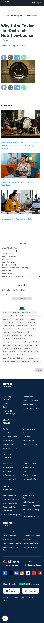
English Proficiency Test (31, 516)
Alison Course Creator (29, 312)
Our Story (6, 429)
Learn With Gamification (31, 536)
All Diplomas (7, 471)
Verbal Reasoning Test (31, 502)
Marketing (18, 345)
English (5, 403)
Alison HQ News (8, 251)
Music (37, 345)
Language (26, 393)
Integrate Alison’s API (30, 532)
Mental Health (28, 345)
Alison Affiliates (7, 248)
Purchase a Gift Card (30, 479)
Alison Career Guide (10, 503)
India (27, 332)
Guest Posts (6, 262)
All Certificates (8, 467)
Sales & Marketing (29, 404)
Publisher (5, 271)
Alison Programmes (30, 444)
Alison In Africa (28, 440)
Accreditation (7, 463)
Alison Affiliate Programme (11, 312)
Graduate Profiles (29, 467)
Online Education (15, 348)
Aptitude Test (7, 511)
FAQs (30, 561)
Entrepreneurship (22, 325)
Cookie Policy (31, 598)
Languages (28, 335)
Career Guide (31, 319)
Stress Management (33, 358)
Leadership (6, 338)
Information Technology (10, 335)
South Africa (7, 358)
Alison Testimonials (10, 479)
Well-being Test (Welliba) (31, 506)
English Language (8, 325)
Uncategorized (7, 273)
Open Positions (8, 444)
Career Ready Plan (9, 507)
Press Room (27, 437)
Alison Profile (7, 539)
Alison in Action (7, 254)
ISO (21, 335)
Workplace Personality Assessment (28, 361)
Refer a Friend (28, 539)
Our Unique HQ (8, 440)
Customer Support (35, 565)
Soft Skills (31, 355)
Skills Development (9, 355)
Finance (32, 325)
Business (6, 319)
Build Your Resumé (9, 495)
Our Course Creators (10, 448)
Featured (5, 259)
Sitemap (5, 600)
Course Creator (7, 256)
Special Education (18, 358)
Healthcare (6, 332)
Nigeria (5, 348)
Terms (23, 598)
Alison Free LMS (8, 316)
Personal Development (30, 348)
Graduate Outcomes (9, 329)
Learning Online (8, 345)
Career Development (18, 319)
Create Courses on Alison (12, 543)
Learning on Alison (29, 429)
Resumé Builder (33, 351)
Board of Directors (9, 433)
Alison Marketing (9, 46)
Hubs (25, 471)
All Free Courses (8, 475)
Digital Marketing (21, 322)
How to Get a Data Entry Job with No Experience (20, 219)
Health (20, 329)
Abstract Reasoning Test (11, 515)
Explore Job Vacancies (11, 499)
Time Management (9, 361)
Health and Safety (30, 329)
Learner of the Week (18, 338)
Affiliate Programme (10, 536)
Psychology (22, 351)
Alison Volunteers (34, 316)
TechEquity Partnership (31, 543)
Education (31, 322)
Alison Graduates (20, 316)
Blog (24, 433)
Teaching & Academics (31, 408)
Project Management (9, 351)
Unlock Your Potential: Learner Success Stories (19, 276)
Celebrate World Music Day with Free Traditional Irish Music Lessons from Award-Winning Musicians (20, 145)
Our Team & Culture (10, 437)
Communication (8, 322)
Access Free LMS (9, 532)
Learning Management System (13, 268)
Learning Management (10, 342)
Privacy (16, 598)
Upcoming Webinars (30, 547)
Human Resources (18, 332)
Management (28, 397)
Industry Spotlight (8, 265)
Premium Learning (29, 475)
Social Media (21, 355)
